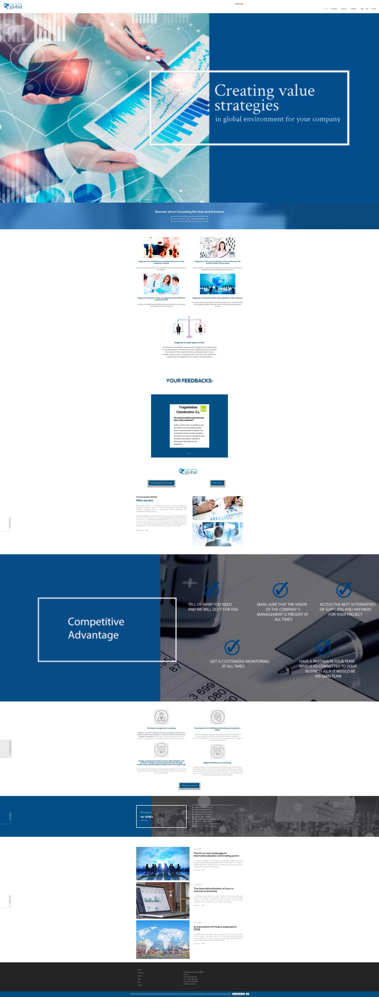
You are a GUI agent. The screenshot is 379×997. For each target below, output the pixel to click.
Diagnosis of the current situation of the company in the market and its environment (218, 262)
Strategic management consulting (161, 728)
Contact (373, 9)
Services (344, 9)
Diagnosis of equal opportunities (189, 343)
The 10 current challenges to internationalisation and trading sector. (217, 854)
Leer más (197, 870)
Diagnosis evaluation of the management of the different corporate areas (161, 299)
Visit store (217, 483)
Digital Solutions (198, 219)
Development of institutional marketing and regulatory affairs (217, 729)
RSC (367, 9)
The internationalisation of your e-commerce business (214, 890)
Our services (179, 219)
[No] (377, 994)
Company (334, 9)
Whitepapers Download (161, 483)
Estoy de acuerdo (238, 994)
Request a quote (189, 785)
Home (326, 9)
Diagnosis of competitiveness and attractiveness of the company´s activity (161, 262)
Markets (353, 9)
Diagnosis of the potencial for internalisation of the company (218, 298)
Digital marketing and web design (218, 763)
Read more (139, 530)
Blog (362, 9)
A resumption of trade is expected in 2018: (215, 928)
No (247, 994)
